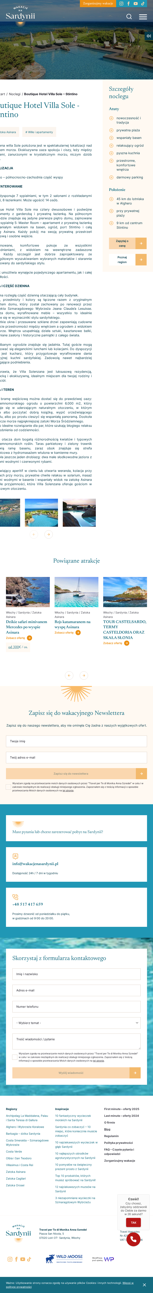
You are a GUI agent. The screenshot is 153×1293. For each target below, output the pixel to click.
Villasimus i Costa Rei (19, 1165)
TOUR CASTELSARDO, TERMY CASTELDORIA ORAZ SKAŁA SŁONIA (76, 630)
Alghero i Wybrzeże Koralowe (25, 1126)
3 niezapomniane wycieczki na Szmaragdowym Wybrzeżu (75, 1200)
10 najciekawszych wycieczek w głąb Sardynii (76, 1144)
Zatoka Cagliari (16, 1178)
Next (48, 534)
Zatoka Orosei (15, 1185)
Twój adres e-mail (22, 757)
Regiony (11, 1109)
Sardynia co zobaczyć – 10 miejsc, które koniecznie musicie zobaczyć (76, 1131)
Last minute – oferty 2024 (121, 1115)
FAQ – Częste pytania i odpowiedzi (119, 1152)
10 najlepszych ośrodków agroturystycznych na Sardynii (75, 1155)
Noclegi (15, 94)
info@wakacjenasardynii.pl (35, 864)
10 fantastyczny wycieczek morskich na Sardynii (73, 1118)
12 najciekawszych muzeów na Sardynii (75, 1189)
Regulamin (111, 1136)
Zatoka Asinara (16, 1171)
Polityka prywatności (118, 1142)
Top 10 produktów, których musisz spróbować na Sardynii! (75, 1178)
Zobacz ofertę (15, 632)
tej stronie (68, 790)
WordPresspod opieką (97, 1259)
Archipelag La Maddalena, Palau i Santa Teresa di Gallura (27, 1118)
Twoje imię (17, 741)
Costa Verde (14, 1151)
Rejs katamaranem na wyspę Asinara (24, 624)
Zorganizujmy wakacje (98, 3)
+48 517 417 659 (27, 905)
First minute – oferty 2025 (121, 1109)
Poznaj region (122, 260)
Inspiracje (62, 1109)
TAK (133, 1222)
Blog (107, 1129)
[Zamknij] (149, 1194)
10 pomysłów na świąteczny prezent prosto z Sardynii (73, 1167)
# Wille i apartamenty (39, 132)
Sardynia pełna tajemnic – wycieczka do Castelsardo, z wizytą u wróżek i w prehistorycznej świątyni (124, 632)
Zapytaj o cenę (122, 243)
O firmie (109, 1122)
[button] (133, 1239)
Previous (34, 534)
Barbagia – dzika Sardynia (23, 1133)
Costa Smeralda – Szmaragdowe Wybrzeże (27, 1142)
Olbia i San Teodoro (18, 1158)
